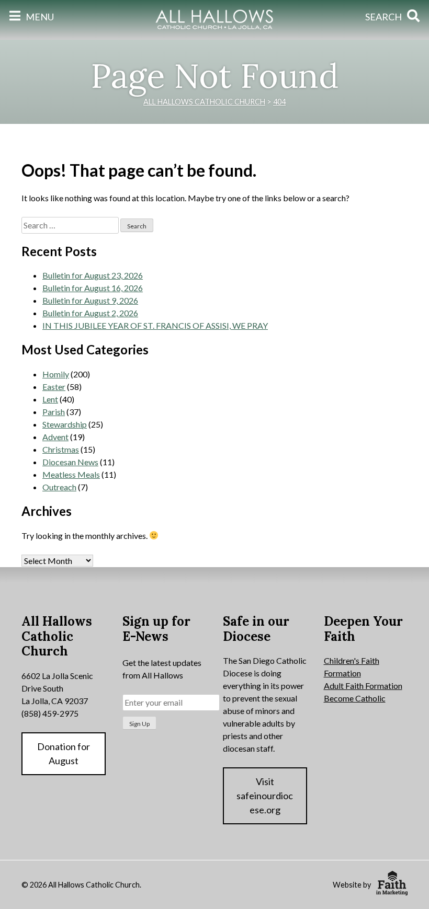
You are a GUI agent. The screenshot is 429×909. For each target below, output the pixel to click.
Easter (53, 387)
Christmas (60, 449)
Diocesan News (70, 462)
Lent (50, 399)
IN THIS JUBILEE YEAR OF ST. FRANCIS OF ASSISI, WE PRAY (155, 325)
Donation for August (63, 753)
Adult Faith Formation (363, 686)
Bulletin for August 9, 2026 (90, 300)
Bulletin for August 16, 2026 (92, 288)
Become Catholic (355, 698)
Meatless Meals (71, 474)
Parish (53, 412)
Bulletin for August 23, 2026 (92, 275)
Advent (55, 437)
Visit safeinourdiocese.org (264, 795)
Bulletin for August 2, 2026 (90, 313)
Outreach (59, 487)
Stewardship (64, 424)
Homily (55, 374)
